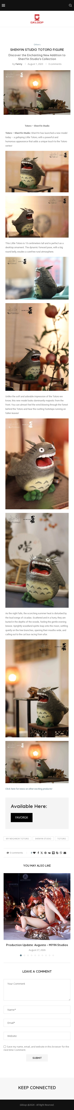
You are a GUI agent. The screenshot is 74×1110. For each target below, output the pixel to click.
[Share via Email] (65, 852)
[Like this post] (34, 852)
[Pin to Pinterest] (45, 852)
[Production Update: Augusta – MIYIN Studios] (37, 906)
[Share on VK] (49, 852)
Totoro (61, 838)
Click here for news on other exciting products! (28, 788)
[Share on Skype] (57, 852)
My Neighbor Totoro (17, 838)
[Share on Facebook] (38, 852)
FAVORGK (21, 817)
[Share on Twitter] (41, 852)
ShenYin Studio (43, 838)
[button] (7, 914)
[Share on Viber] (61, 852)
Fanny (19, 64)
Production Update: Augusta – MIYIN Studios (37, 945)
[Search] (70, 5)
